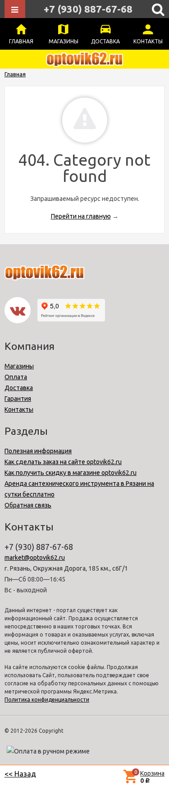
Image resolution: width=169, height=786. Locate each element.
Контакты (148, 41)
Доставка (105, 41)
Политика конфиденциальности (47, 699)
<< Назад (20, 774)
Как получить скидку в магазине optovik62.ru (71, 472)
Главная (21, 41)
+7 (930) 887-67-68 (88, 8)
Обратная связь (28, 505)
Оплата (16, 377)
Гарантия (18, 398)
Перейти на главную (81, 216)
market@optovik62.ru (35, 557)
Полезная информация (38, 451)
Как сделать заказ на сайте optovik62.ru (63, 461)
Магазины (63, 41)
